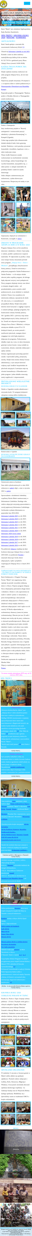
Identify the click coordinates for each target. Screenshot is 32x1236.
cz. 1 (20, 955)
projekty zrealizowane (18, 767)
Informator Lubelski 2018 (9, 539)
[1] (23, 47)
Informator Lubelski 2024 (9, 519)
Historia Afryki (6, 937)
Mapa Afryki (5, 931)
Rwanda (8, 809)
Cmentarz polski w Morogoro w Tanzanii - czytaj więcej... (16, 855)
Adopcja (13, 549)
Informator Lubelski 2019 (9, 537)
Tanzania (10, 865)
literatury (18, 908)
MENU (27, 3)
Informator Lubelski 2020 (9, 531)
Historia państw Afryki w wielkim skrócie (14, 942)
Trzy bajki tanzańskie (8, 947)
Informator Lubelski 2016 (9, 545)
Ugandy (11, 873)
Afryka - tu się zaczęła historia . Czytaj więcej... (16, 986)
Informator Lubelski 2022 (9, 525)
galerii (12, 488)
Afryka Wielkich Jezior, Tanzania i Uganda (14, 835)
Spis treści (6, 35)
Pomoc (3, 668)
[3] (20, 744)
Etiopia (14, 809)
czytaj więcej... (16, 750)
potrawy (16, 949)
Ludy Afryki (5, 929)
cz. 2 (24, 955)
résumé (10, 37)
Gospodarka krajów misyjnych (11, 840)
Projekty (21, 555)
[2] (7, 734)
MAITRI (4, 4)
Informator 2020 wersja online (11, 534)
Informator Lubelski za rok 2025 (19, 51)
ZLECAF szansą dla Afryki (9, 837)
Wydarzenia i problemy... (20, 850)
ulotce (20, 239)
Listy (14, 801)
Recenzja (4, 814)
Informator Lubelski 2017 (9, 542)
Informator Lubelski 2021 (9, 528)
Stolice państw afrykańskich (10, 926)
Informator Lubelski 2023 (9, 522)
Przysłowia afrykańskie (8, 944)
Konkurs (4, 918)
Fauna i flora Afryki (7, 934)
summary (21, 37)
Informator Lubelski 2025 (9, 516)
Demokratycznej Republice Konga (12, 878)
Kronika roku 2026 (15, 36)
